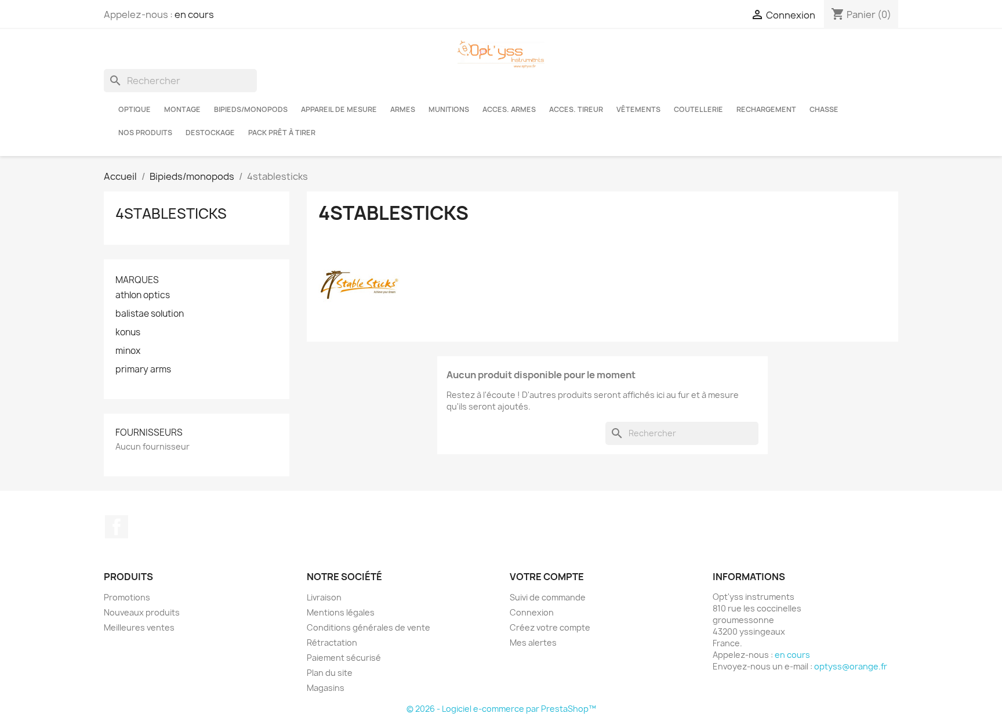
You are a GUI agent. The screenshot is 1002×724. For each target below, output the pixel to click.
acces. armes (509, 109)
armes (402, 109)
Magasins (325, 687)
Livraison (324, 597)
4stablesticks (171, 213)
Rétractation (332, 642)
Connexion (532, 612)
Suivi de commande (548, 597)
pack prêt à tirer (281, 132)
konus (127, 332)
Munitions (449, 109)
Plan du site (330, 672)
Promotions (127, 597)
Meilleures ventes (139, 627)
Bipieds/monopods (251, 109)
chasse (823, 109)
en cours (194, 14)
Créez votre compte (550, 627)
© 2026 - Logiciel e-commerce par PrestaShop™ (501, 708)
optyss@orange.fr (850, 666)
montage (182, 109)
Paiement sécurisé (344, 657)
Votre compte (547, 576)
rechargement (766, 109)
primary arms (143, 369)
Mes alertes (533, 642)
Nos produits (145, 132)
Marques (137, 280)
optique (134, 109)
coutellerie (698, 109)
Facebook (116, 526)
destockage (210, 132)
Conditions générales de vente (368, 627)
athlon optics (142, 295)
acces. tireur (576, 109)
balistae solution (149, 314)
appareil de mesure (339, 109)
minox (127, 351)
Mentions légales (341, 612)
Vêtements (638, 109)
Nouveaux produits (142, 612)
